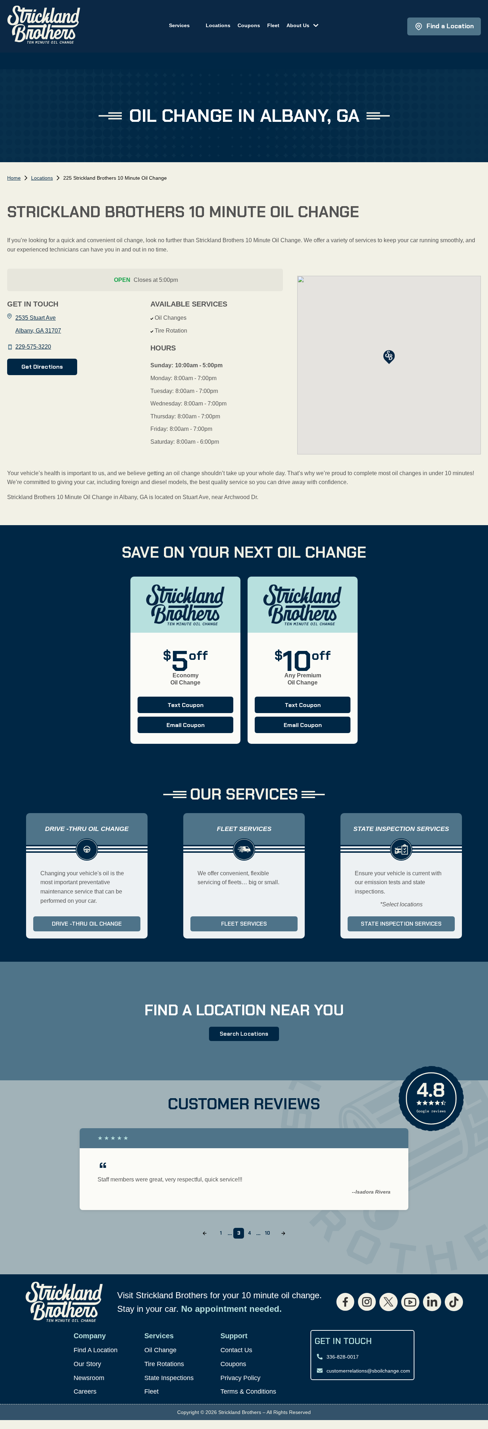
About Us (298, 25)
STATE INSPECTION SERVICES (401, 923)
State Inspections (169, 1377)
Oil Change (160, 1350)
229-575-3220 (33, 347)
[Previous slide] (204, 1233)
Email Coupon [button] (171, 727)
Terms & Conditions (248, 1391)
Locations (218, 25)
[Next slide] (283, 1233)
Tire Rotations (164, 1364)
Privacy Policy (240, 1377)
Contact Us (236, 1350)
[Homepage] (43, 26)
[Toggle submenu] (313, 24)
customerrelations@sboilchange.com (368, 1371)
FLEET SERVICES (244, 923)
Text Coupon (171, 707)
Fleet (273, 25)
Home (14, 178)
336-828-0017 (343, 1357)
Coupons (249, 25)
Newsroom (89, 1377)
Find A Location (96, 1350)
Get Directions (42, 366)
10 (267, 1233)
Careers (85, 1391)
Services (179, 25)
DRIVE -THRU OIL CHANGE (87, 923)
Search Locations (244, 1033)
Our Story (87, 1364)
